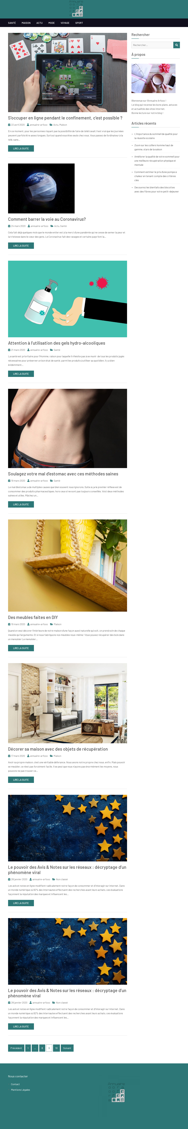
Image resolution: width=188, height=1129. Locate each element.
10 (56, 1048)
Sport (79, 22)
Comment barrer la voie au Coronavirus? (47, 219)
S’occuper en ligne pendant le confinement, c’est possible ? (65, 117)
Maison (26, 22)
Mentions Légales (20, 1089)
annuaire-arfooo (38, 124)
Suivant (67, 1048)
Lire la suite (21, 148)
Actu (39, 22)
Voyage (65, 22)
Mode (51, 22)
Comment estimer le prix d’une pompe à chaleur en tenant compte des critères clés (155, 176)
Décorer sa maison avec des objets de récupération (58, 748)
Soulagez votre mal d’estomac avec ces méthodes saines (63, 473)
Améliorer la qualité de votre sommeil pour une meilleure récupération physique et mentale (157, 160)
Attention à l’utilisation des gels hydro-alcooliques (56, 343)
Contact (15, 1084)
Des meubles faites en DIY (33, 617)
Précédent (16, 1048)
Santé (12, 22)
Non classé (62, 879)
